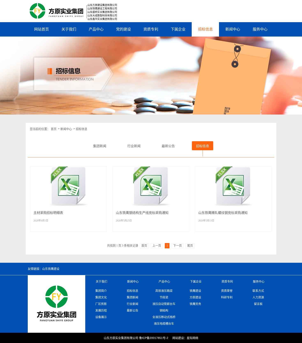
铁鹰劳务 (195, 303)
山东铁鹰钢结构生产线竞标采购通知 (142, 213)
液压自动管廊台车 (163, 303)
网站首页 (41, 29)
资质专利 (150, 29)
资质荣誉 (227, 290)
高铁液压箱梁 (164, 290)
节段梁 (164, 297)
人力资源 (258, 297)
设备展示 (101, 317)
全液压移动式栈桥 (163, 317)
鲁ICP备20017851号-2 (153, 338)
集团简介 (101, 290)
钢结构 (164, 310)
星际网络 (192, 338)
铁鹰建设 (195, 290)
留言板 (258, 303)
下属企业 (178, 29)
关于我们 (68, 29)
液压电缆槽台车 (164, 323)
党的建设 (123, 29)
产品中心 (96, 29)
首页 (53, 129)
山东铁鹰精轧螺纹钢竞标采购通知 (223, 213)
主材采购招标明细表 (48, 213)
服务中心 (260, 29)
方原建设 (195, 297)
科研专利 (227, 297)
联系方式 (258, 290)
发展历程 (101, 310)
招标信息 (205, 29)
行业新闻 (132, 303)
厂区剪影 (101, 303)
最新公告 (132, 310)
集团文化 (101, 297)
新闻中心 (232, 29)
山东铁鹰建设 (50, 268)
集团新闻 (132, 297)
